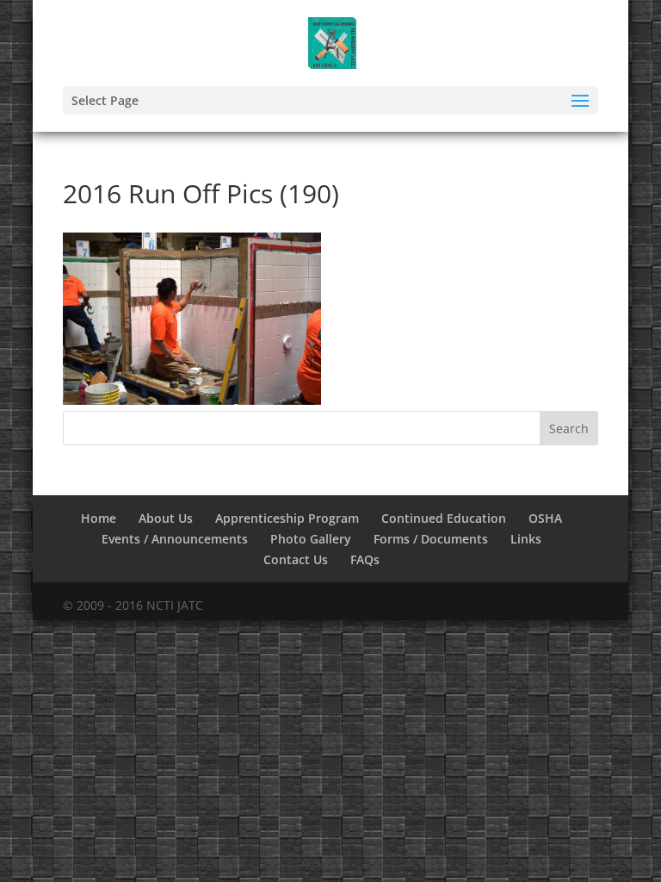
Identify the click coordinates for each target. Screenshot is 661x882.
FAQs (365, 559)
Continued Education (443, 518)
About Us (166, 518)
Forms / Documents (431, 539)
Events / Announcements (175, 539)
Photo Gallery (310, 539)
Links (525, 539)
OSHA (545, 518)
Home (98, 518)
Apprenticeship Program (287, 518)
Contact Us (295, 559)
